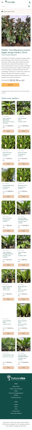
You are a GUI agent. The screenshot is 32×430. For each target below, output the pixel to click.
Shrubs (16, 391)
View (8, 131)
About (16, 407)
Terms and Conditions (16, 413)
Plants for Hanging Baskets (16, 393)
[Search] (29, 6)
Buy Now (10, 85)
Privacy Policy (16, 411)
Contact (16, 404)
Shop (5, 11)
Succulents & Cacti (16, 397)
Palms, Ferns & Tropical (20, 91)
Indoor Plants (11, 11)
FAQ (16, 409)
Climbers (16, 395)
